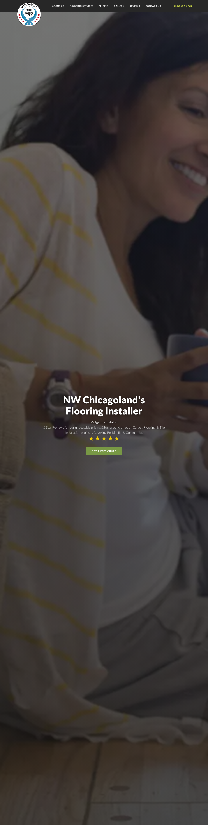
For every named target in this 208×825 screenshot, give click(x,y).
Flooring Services (81, 6)
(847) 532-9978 (183, 6)
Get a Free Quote (104, 451)
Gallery (119, 6)
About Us (58, 6)
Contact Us (153, 6)
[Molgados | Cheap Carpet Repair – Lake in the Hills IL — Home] (29, 14)
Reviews (135, 6)
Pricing (103, 6)
